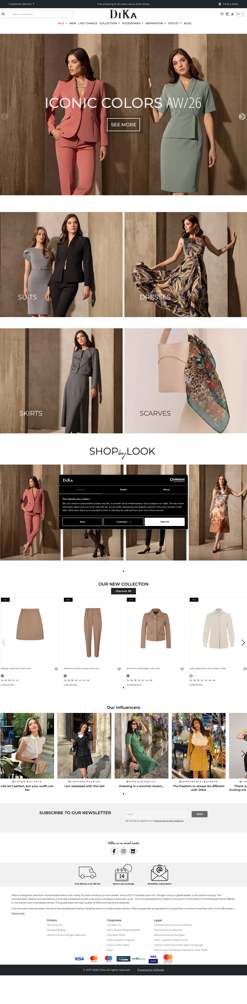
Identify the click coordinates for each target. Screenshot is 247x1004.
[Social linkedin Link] (133, 851)
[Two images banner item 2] (185, 264)
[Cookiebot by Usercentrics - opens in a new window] (172, 480)
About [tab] (166, 489)
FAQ (109, 950)
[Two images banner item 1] (61, 264)
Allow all (164, 522)
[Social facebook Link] (114, 851)
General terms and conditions (169, 820)
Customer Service (20, 4)
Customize (121, 522)
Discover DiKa (116, 935)
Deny (82, 522)
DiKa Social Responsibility (123, 930)
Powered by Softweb (150, 970)
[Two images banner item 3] (61, 381)
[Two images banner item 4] (185, 381)
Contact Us (114, 925)
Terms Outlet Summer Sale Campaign (178, 945)
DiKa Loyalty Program (121, 940)
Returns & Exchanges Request (66, 935)
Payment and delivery (168, 930)
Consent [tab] (80, 489)
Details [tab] (123, 489)
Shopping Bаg (56, 930)
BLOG (188, 23)
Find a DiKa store (118, 945)
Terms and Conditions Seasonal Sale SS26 (180, 950)
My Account (54, 925)
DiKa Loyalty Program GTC (171, 940)
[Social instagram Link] (123, 851)
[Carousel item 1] (123, 114)
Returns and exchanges (169, 935)
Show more (18, 913)
